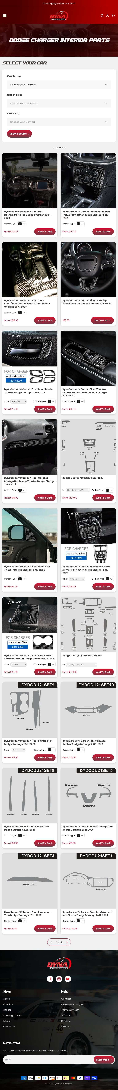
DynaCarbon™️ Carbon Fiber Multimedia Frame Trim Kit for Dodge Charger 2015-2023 (86, 215)
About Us (8, 1004)
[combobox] (59, 84)
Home (6, 998)
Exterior (7, 1021)
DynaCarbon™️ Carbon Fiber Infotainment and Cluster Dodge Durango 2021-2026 (87, 913)
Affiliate (65, 1015)
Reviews (66, 1021)
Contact (66, 998)
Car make (14, 76)
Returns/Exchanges (72, 1004)
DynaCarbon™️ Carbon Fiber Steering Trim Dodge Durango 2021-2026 (87, 828)
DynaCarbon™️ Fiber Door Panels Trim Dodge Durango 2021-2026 (26, 828)
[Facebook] (50, 979)
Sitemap (66, 1026)
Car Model (14, 95)
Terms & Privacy (70, 1009)
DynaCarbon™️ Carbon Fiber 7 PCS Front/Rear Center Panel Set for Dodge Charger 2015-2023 (27, 303)
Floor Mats (9, 1026)
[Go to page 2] (67, 942)
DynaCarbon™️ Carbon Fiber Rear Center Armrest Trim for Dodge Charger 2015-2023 (29, 657)
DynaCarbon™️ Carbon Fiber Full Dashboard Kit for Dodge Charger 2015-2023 (27, 215)
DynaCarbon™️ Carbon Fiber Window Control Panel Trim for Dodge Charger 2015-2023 (84, 392)
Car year (13, 113)
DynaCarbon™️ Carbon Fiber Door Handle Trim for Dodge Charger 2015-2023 (28, 391)
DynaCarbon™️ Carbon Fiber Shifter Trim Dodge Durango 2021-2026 (28, 742)
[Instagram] (59, 979)
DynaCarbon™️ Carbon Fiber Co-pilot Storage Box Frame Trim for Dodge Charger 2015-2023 (30, 481)
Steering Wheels (12, 1015)
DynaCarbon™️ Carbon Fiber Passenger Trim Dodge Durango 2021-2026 (27, 913)
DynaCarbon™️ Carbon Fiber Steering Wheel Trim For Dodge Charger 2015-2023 (86, 302)
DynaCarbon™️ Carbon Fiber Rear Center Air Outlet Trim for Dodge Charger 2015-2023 (86, 570)
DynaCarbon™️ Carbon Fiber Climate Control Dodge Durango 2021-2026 (84, 742)
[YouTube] (68, 979)
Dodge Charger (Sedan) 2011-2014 (82, 655)
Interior (7, 1009)
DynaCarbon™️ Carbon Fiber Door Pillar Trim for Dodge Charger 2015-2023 (27, 568)
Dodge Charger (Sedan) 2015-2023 (82, 477)
